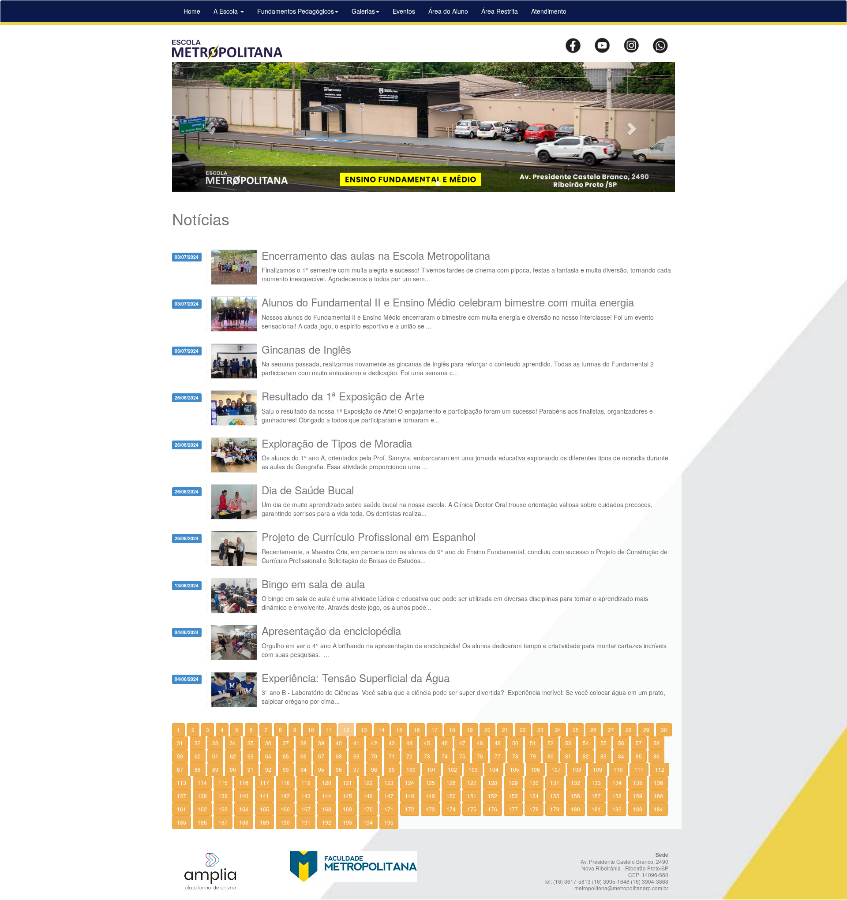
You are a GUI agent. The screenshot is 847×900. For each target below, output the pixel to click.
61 (215, 756)
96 (339, 769)
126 (451, 782)
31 (180, 743)
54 (586, 743)
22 (523, 729)
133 (596, 782)
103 (473, 769)
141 (264, 795)
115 (223, 782)
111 (639, 769)
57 (639, 743)
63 (250, 756)
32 (198, 743)
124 (409, 782)
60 (198, 756)
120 (326, 782)
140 (243, 795)
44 (409, 743)
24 (558, 729)
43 (392, 743)
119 (306, 782)
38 (303, 743)
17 (434, 729)
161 (181, 809)
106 (535, 769)
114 (202, 782)
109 (597, 769)
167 (306, 809)
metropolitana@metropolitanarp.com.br (621, 888)
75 (462, 756)
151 (471, 795)
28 (629, 729)
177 (513, 809)
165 (264, 809)
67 (321, 756)
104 (493, 769)
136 (658, 782)
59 (180, 756)
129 (513, 782)
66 (303, 756)
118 (285, 782)
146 (368, 795)
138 (202, 795)
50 (515, 743)
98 (374, 769)
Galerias (363, 11)
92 (268, 769)
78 (515, 756)
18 (452, 729)
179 (554, 809)
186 (202, 822)
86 (656, 756)
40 (339, 743)
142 (285, 795)
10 (311, 729)
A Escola (227, 11)
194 (368, 822)
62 (233, 756)
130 (534, 782)
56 (621, 743)
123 (389, 782)
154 (534, 795)
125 (430, 782)
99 (392, 769)
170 (368, 809)
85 (639, 756)
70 (374, 756)
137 (181, 795)
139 (223, 795)
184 (658, 809)
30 (664, 729)
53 (568, 743)
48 (480, 743)
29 (646, 729)
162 (202, 809)
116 (243, 782)
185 (181, 822)
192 (326, 822)
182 (617, 809)
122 (368, 782)
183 (637, 809)
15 (399, 729)
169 (347, 809)
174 (451, 809)
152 (492, 795)
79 (533, 756)
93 (286, 769)
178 (534, 809)
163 (223, 809)
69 (356, 756)
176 (492, 809)
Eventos (404, 11)
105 (514, 769)
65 (286, 756)
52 (550, 743)
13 (364, 729)
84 (621, 756)
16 (417, 729)
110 (618, 769)
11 (329, 729)
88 (198, 769)
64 (268, 756)
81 (568, 756)
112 (659, 769)
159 (637, 795)
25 (576, 729)
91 (250, 769)
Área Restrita (499, 11)
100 (411, 769)
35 (250, 743)
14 (382, 729)
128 (492, 782)
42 (374, 743)
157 (596, 795)
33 (215, 743)
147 (389, 795)
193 (347, 822)
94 (303, 769)
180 (575, 809)
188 (243, 822)
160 (658, 795)
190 (285, 822)
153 (513, 795)
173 (430, 809)
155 (554, 795)
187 (223, 822)
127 (471, 782)
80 (550, 756)
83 (603, 756)
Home (192, 11)
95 (321, 769)
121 (347, 782)
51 (533, 743)
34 (233, 743)
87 (180, 769)
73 (427, 756)
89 (215, 769)
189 (264, 822)
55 (603, 743)
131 (554, 782)
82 (586, 756)
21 (505, 729)
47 (462, 743)
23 (540, 729)
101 (431, 769)
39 (321, 743)
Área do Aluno (448, 11)
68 (339, 756)
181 (596, 809)
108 (576, 769)
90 (233, 769)
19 (470, 729)
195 (389, 822)
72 (409, 756)
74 (445, 756)
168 (326, 809)
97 (356, 769)
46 (445, 743)
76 (480, 756)
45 (427, 743)
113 (181, 782)
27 (611, 729)
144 (326, 795)
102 (452, 769)
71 (392, 756)
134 (617, 782)
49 (498, 743)
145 (347, 795)
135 (637, 782)
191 (306, 822)
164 (243, 809)
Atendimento (548, 11)
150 (451, 795)
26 (593, 729)
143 (306, 795)
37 (286, 743)
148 (409, 795)
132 (575, 782)
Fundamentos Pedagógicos (295, 11)
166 (285, 809)
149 (430, 795)
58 (656, 743)
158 (617, 795)
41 (356, 743)
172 (409, 809)
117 (264, 782)
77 (498, 756)
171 (389, 809)
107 (556, 769)
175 (471, 809)
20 (487, 729)
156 (575, 795)
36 (268, 743)
